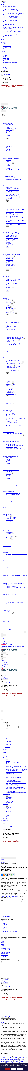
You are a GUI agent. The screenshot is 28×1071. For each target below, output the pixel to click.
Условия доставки (5, 953)
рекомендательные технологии (8, 1029)
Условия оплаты (4, 955)
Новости (5, 923)
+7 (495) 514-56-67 (5, 67)
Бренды (2, 944)
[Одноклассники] (4, 875)
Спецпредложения (5, 948)
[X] (7, 875)
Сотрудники (6, 927)
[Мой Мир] (6, 875)
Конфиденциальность (6, 1020)
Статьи (5, 930)
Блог (2, 951)
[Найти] (5, 635)
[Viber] (9, 875)
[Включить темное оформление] (2, 106)
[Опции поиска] (2, 633)
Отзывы (5, 924)
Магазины (3, 956)
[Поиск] (2, 711)
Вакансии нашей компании (10, 931)
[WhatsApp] (11, 875)
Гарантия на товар (5, 952)
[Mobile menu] (2, 667)
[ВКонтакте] (2, 875)
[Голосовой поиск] (2, 635)
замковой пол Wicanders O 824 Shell (9, 896)
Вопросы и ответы (5, 949)
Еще (7, 138)
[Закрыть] (2, 719)
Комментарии (6, 916)
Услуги (2, 945)
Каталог (2, 941)
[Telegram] (13, 875)
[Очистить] (25, 632)
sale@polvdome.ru (5, 74)
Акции (2, 942)
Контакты (5, 926)
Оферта (2, 1022)
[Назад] (7, 724)
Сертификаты (6, 928)
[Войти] (1, 713)
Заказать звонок (4, 71)
